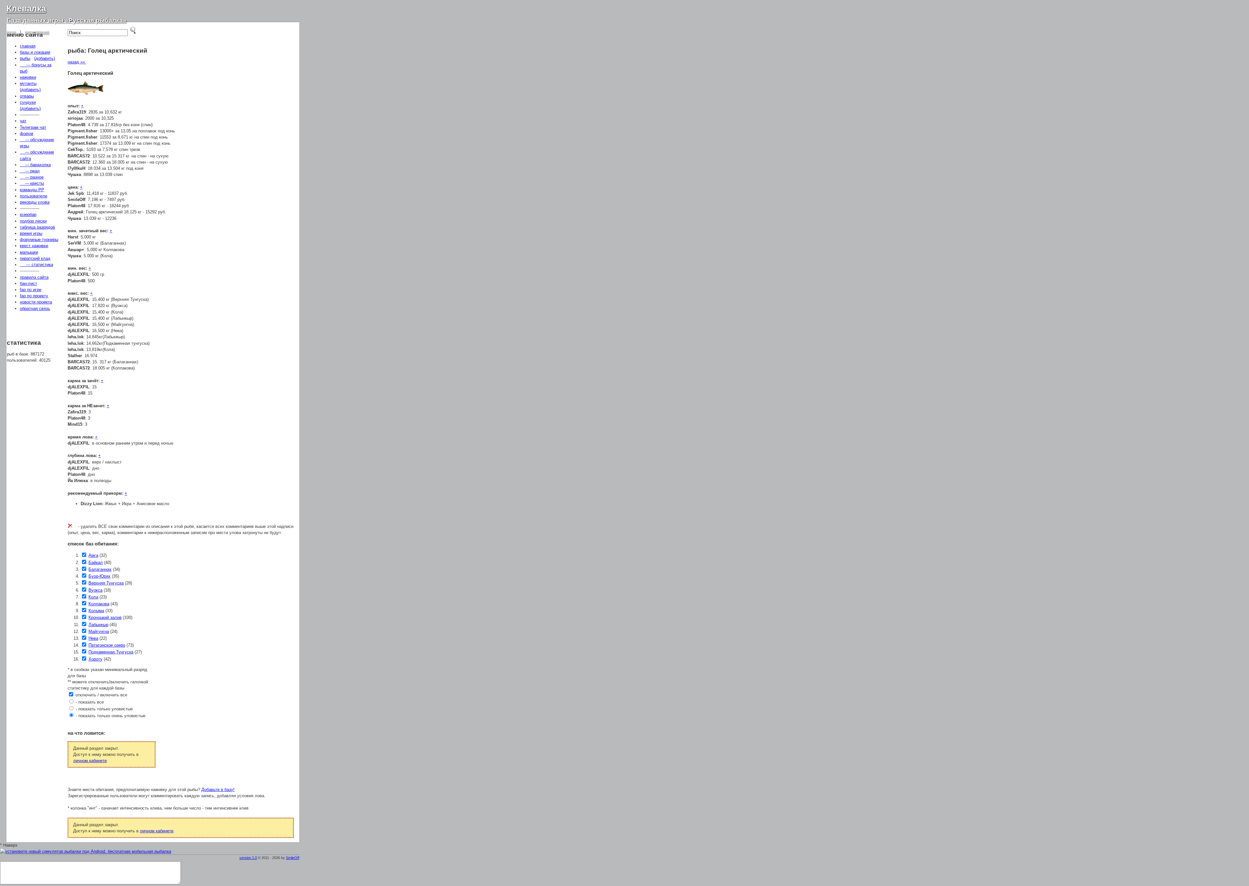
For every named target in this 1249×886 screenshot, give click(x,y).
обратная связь (35, 308)
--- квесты (32, 183)
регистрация (37, 32)
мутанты (28, 83)
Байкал (95, 562)
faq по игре (30, 289)
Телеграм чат (33, 127)
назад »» (77, 62)
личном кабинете (90, 760)
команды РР (32, 189)
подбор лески (33, 221)
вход (11, 32)
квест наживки (34, 245)
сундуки (28, 102)
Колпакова (98, 603)
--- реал (30, 170)
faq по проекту (34, 295)
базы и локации (35, 52)
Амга (93, 555)
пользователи (33, 196)
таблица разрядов (37, 227)
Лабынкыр (98, 624)
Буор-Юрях (99, 576)
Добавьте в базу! (218, 789)
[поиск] (133, 30)
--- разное (32, 177)
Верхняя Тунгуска (106, 583)
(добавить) (44, 58)
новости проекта (36, 302)
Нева (93, 638)
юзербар (28, 214)
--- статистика (36, 264)
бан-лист (28, 283)
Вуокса (95, 590)
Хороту (95, 659)
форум (26, 133)
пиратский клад (35, 258)
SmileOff (292, 858)
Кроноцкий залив (105, 617)
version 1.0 (248, 858)
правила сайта (34, 277)
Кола (93, 597)
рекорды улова (34, 202)
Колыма (96, 610)
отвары (27, 96)
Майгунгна (98, 631)
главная (27, 46)
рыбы (25, 58)
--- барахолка (35, 164)
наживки (28, 77)
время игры (31, 233)
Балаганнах (100, 569)
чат (23, 120)
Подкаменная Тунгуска (110, 652)
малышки (29, 252)
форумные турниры (39, 239)
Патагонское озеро (106, 645)
